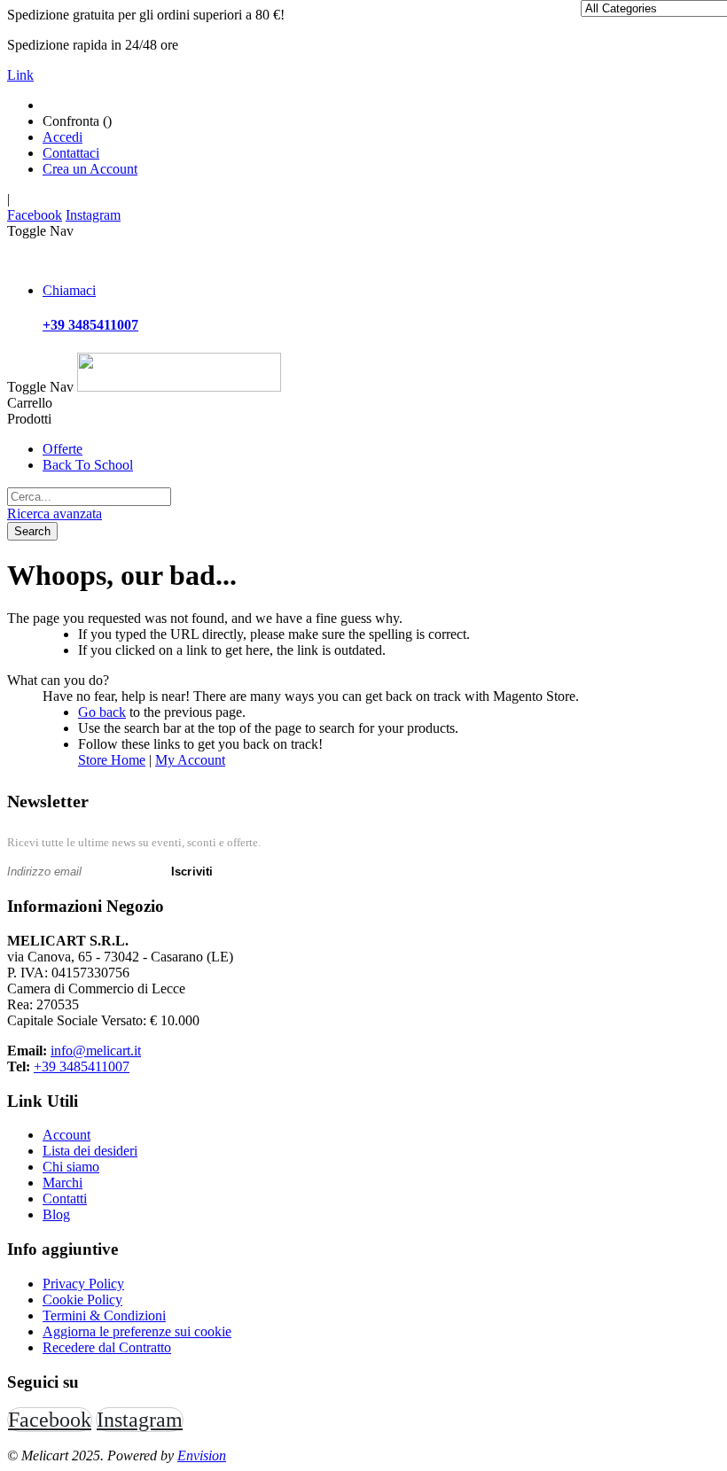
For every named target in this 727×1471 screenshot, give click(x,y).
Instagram (93, 214)
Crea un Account (90, 168)
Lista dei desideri (90, 1150)
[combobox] (89, 496)
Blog (56, 1214)
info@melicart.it (96, 1050)
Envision (201, 1455)
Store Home (111, 759)
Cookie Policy (82, 1299)
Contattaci (71, 152)
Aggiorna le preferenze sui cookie (137, 1331)
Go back (102, 712)
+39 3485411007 (81, 1066)
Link (20, 74)
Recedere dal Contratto (107, 1347)
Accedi (62, 136)
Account (66, 1134)
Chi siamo (71, 1166)
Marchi (62, 1182)
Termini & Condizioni (104, 1315)
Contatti (65, 1198)
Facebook (34, 214)
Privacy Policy (83, 1283)
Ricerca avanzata (54, 513)
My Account (190, 759)
